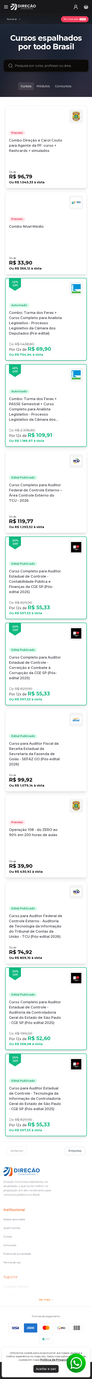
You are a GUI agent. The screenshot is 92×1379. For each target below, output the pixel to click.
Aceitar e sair (46, 1369)
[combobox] (49, 66)
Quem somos (11, 1227)
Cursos (26, 86)
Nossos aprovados (14, 1219)
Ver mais (44, 1299)
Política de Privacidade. (57, 1359)
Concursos (63, 86)
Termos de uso (12, 1262)
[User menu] (75, 7)
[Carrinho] (86, 7)
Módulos (43, 86)
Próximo (75, 1151)
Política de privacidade (17, 1253)
